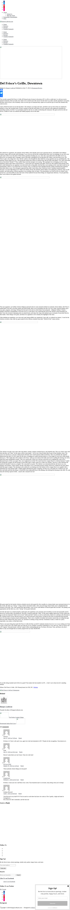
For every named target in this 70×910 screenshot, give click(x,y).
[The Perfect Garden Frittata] (4, 717)
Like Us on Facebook (7, 878)
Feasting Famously (8, 29)
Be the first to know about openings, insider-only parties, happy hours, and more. (22, 862)
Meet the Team (11, 15)
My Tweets (3, 889)
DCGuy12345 (7, 764)
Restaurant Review (37, 88)
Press (4, 18)
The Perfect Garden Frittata (16, 717)
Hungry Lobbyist (10, 88)
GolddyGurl (6, 778)
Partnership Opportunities (10, 17)
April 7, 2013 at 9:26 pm (10, 793)
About (5, 12)
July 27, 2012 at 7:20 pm (10, 738)
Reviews (5, 26)
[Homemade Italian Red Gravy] (21, 723)
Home (5, 24)
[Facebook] (35, 90)
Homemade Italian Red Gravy (8, 723)
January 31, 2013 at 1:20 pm (11, 766)
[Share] (35, 95)
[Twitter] (35, 93)
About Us (9, 14)
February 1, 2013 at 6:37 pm (11, 779)
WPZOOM (34, 907)
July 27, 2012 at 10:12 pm (10, 752)
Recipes (5, 27)
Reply (20, 738)
